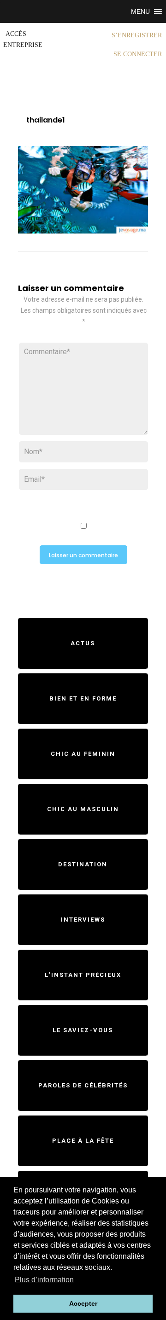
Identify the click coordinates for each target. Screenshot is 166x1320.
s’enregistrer (137, 35)
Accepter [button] (83, 1303)
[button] (140, 11)
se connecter (137, 54)
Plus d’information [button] (44, 1280)
